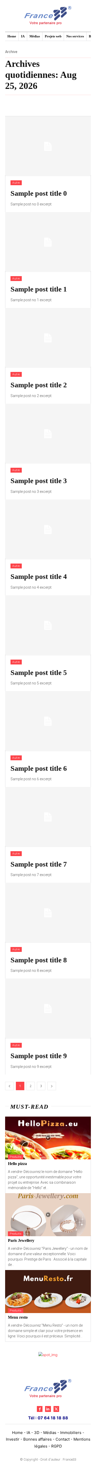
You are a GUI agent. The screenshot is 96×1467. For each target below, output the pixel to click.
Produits (16, 1157)
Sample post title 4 (38, 576)
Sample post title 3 (38, 481)
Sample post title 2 (38, 385)
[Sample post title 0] (48, 146)
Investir (12, 1439)
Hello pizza (17, 1163)
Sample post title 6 (38, 768)
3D (36, 1432)
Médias (49, 1432)
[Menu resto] (48, 1291)
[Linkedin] (48, 1409)
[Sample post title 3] (48, 434)
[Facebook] (39, 1409)
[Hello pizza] (48, 1138)
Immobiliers (70, 1432)
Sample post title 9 (38, 1056)
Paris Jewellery (21, 1240)
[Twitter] (56, 1409)
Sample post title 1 (38, 289)
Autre (16, 182)
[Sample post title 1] (48, 242)
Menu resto (18, 1317)
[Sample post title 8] (48, 913)
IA (28, 1432)
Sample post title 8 (38, 960)
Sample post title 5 (38, 673)
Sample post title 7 (38, 864)
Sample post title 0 (38, 193)
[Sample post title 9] (48, 1009)
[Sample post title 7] (48, 817)
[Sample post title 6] (48, 721)
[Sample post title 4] (48, 530)
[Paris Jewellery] (48, 1214)
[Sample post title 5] (48, 625)
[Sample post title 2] (48, 338)
